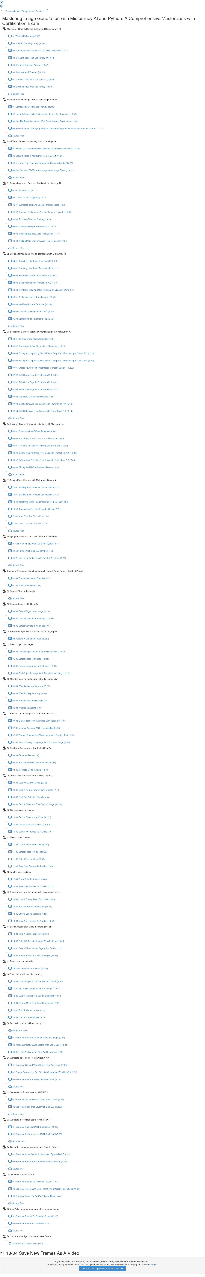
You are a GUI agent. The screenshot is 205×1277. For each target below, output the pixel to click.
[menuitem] (2, 6)
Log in (154, 1264)
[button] (2, 2)
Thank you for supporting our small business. (102, 1268)
